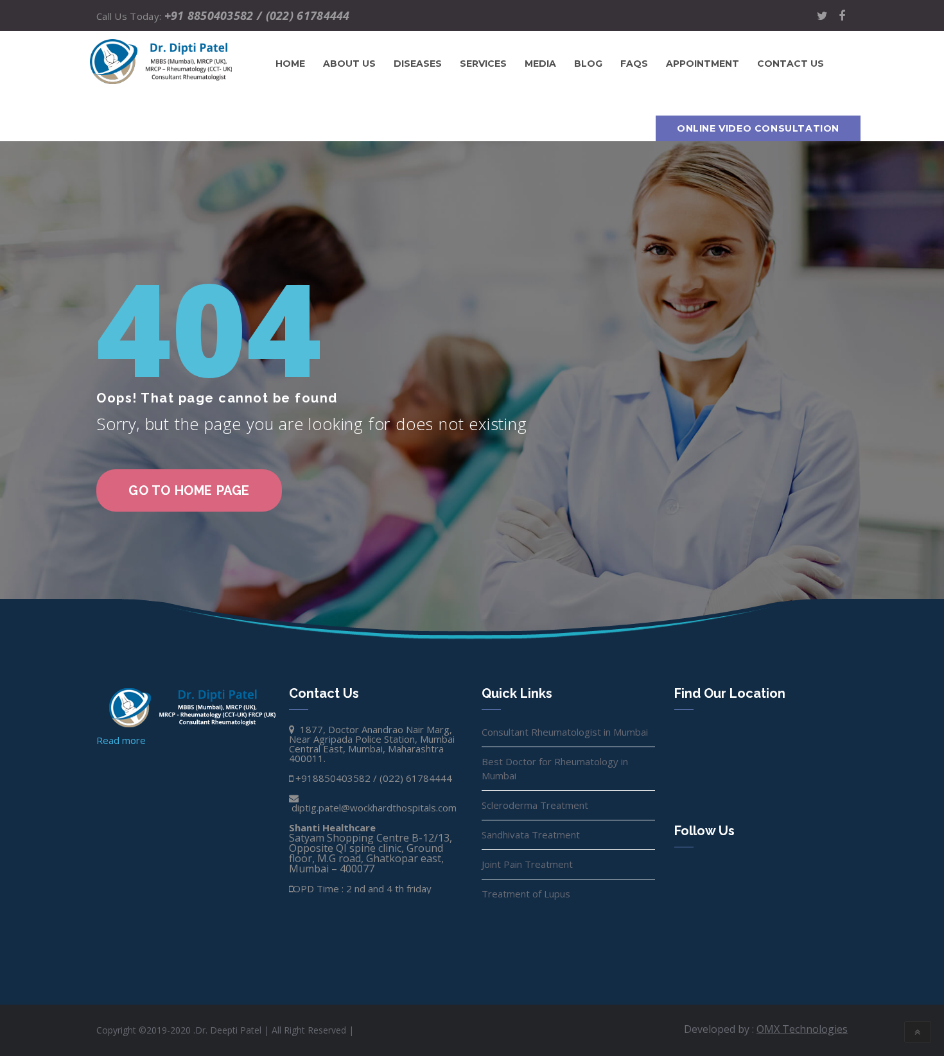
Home (290, 63)
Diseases (418, 63)
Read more (121, 740)
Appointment (702, 63)
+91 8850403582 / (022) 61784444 (257, 15)
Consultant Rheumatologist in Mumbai (565, 731)
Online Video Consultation (758, 128)
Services (483, 63)
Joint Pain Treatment (527, 864)
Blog (588, 63)
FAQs (634, 63)
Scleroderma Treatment (535, 805)
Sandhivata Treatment (531, 834)
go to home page (189, 490)
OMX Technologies (802, 1029)
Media (540, 63)
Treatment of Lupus (526, 893)
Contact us (790, 63)
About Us (349, 63)
